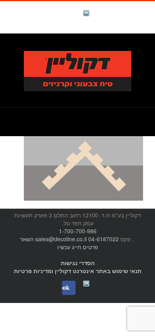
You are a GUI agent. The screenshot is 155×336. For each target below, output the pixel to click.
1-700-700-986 (78, 231)
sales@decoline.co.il (61, 239)
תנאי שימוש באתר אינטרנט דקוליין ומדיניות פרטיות (77, 271)
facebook (66, 14)
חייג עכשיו (69, 247)
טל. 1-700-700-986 (117, 46)
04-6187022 (103, 239)
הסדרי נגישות (78, 263)
